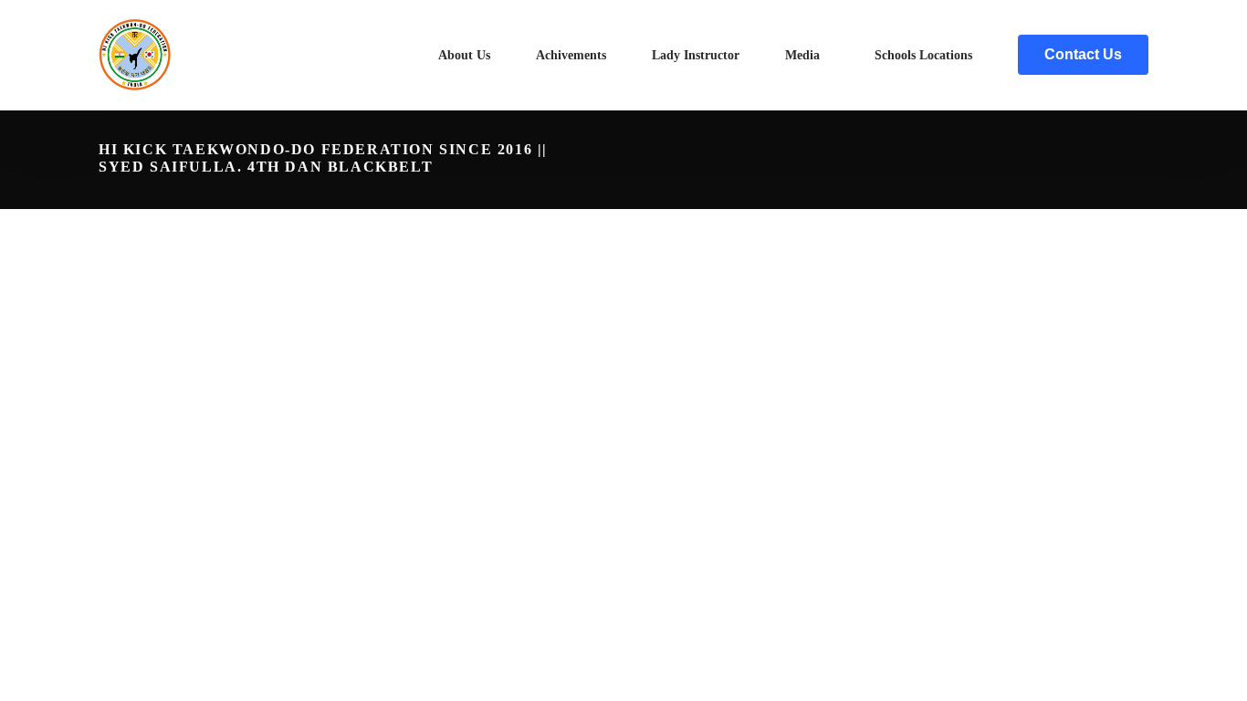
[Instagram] (1133, 159)
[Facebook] (1104, 159)
